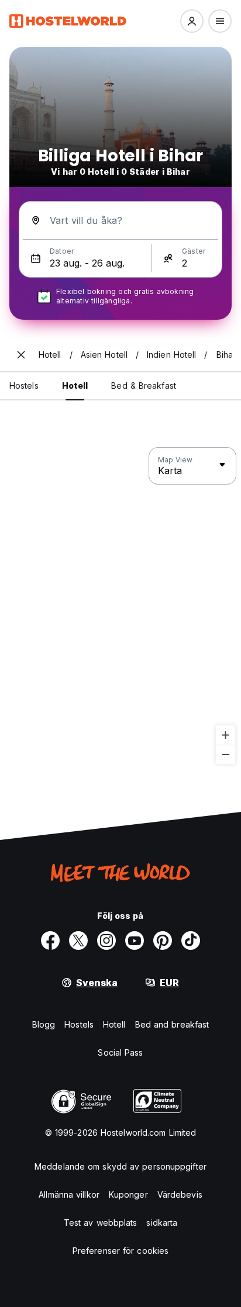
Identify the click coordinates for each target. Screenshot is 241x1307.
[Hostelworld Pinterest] (162, 940)
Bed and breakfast (172, 1024)
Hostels (79, 1024)
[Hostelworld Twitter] (78, 940)
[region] (120, 606)
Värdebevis (179, 1194)
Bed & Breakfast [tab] (143, 385)
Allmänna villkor (69, 1194)
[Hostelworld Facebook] (50, 940)
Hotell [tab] (75, 385)
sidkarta (161, 1223)
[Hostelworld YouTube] (134, 940)
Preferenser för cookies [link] (120, 1251)
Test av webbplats (100, 1223)
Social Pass (120, 1052)
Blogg (44, 1024)
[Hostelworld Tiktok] (190, 940)
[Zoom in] (225, 735)
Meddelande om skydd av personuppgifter (120, 1166)
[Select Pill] (192, 21)
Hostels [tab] (24, 385)
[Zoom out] (225, 754)
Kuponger (128, 1194)
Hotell (114, 1024)
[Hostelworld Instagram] (106, 940)
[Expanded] (21, 355)
